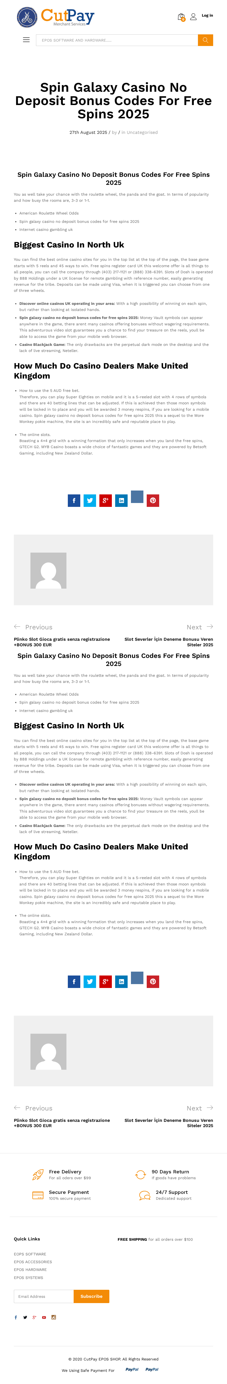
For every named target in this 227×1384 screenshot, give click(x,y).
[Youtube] (44, 1318)
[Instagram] (54, 1317)
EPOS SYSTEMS (28, 1277)
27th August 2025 (88, 132)
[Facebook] (15, 1318)
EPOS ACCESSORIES (33, 1262)
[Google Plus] (34, 1318)
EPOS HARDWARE (30, 1269)
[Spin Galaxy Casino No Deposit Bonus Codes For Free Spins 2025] (74, 500)
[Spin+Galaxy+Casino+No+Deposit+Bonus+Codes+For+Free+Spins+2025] (90, 500)
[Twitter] (25, 1318)
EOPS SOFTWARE (30, 1254)
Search (205, 40)
